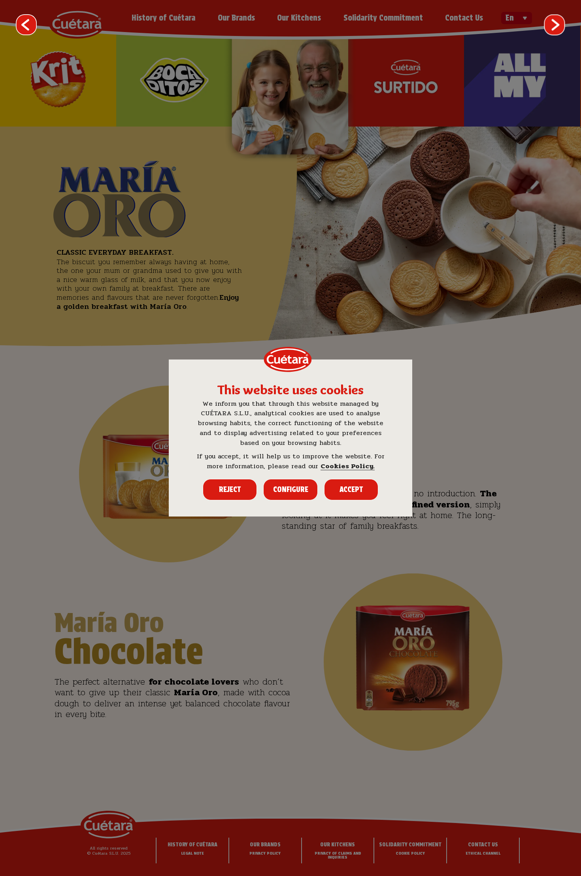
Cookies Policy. (348, 466)
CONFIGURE (290, 489)
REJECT (230, 489)
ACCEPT (351, 489)
